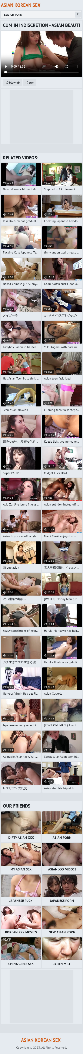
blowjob (14, 82)
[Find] (78, 15)
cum (31, 82)
